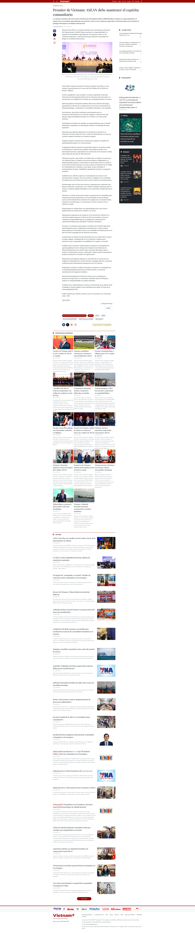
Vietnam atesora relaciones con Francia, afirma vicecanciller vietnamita (104, 467)
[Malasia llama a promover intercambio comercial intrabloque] (63, 495)
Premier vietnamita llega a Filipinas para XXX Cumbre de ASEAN (105, 353)
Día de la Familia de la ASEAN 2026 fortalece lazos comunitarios (71, 718)
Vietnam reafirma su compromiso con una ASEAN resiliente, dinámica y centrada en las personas (129, 44)
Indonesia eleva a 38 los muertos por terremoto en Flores (74, 788)
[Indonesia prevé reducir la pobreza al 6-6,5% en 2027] (106, 776)
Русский (137, 1)
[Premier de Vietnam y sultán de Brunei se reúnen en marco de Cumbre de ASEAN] (84, 419)
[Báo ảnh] (127, 909)
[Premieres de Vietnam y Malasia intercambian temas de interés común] (84, 456)
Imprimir (54, 38)
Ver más (58, 534)
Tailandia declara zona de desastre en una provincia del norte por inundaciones (74, 610)
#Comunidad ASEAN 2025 (69, 319)
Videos (125, 116)
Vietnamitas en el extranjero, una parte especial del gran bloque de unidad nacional (73, 805)
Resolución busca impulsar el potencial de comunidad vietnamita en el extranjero (73, 736)
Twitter (54, 34)
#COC (97, 315)
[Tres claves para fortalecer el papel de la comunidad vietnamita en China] (106, 888)
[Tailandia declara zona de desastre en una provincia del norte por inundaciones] (106, 614)
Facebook (54, 30)
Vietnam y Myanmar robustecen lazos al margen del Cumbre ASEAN (63, 467)
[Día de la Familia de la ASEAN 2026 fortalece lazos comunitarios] (106, 722)
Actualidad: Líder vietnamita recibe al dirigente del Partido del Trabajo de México (126, 159)
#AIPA (103, 315)
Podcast (126, 152)
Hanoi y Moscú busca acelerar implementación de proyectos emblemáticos (71, 700)
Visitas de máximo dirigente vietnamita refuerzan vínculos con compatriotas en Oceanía (71, 828)
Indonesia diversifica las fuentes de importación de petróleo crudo (128, 60)
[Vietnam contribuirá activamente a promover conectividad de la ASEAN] (84, 342)
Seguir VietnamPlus (98, 324)
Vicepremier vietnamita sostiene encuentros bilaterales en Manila (82, 390)
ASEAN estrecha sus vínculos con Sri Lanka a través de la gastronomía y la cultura (74, 539)
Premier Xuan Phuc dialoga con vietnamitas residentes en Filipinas (63, 430)
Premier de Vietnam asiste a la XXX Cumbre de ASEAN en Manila (63, 353)
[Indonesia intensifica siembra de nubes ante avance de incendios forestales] (106, 687)
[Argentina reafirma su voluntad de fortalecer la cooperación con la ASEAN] (106, 854)
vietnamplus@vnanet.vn (92, 924)
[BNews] (77, 909)
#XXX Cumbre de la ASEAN (86, 319)
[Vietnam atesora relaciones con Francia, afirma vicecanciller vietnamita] (105, 456)
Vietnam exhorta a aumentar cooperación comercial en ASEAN (103, 430)
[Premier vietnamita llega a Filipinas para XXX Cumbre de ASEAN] (105, 342)
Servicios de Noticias (130, 914)
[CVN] (105, 909)
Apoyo (111, 914)
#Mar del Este (99, 319)
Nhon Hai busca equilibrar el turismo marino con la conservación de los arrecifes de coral (130, 137)
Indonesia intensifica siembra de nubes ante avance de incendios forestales (73, 684)
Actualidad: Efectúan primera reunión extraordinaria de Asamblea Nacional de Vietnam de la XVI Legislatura (126, 192)
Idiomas (117, 914)
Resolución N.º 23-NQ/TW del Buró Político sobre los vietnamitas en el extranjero (71, 752)
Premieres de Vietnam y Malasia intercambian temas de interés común (84, 467)
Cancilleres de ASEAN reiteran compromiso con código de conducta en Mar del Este (62, 392)
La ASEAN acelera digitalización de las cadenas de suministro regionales (71, 558)
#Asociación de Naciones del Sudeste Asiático (74, 315)
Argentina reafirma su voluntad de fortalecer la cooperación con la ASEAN (70, 850)
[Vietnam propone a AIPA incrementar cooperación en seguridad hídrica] (105, 379)
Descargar (84, 898)
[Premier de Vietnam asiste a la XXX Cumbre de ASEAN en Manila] (63, 342)
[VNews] (64, 909)
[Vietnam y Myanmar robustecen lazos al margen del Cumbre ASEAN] (63, 456)
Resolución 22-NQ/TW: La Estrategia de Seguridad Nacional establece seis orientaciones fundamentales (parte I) (130, 102)
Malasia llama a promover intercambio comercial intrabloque (62, 506)
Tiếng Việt (114, 1)
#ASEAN (91, 315)
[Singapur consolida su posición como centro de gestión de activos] (106, 654)
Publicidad (139, 914)
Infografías (126, 78)
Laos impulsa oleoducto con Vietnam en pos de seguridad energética (130, 52)
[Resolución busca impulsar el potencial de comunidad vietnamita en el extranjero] (106, 739)
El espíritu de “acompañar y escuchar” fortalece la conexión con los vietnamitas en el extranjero (71, 576)
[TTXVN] (57, 909)
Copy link (54, 42)
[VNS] (94, 909)
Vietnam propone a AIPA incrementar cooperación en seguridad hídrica (104, 390)
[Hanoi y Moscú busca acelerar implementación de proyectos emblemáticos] (106, 704)
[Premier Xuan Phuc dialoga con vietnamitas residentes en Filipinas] (63, 419)
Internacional (58, 6)
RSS (107, 914)
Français (124, 1)
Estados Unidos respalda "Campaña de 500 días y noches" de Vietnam (129, 68)
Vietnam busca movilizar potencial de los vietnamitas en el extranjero (74, 866)
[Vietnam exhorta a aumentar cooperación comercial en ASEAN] (105, 419)
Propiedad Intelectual (87, 914)
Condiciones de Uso (99, 914)
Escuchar (126, 165)
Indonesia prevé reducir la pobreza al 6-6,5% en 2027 (72, 771)
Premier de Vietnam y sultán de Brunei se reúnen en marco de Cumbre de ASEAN (84, 430)
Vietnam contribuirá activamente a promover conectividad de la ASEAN (83, 353)
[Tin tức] (70, 909)
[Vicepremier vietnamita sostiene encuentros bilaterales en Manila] (84, 379)
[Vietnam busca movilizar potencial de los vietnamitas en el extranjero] (106, 870)
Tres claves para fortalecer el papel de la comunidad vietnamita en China (72, 884)
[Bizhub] (84, 909)
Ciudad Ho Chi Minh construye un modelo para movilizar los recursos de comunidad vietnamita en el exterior (73, 631)
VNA (122, 914)
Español (129, 1)
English (119, 1)
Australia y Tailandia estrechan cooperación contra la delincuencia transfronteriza (73, 667)
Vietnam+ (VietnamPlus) (65, 1)
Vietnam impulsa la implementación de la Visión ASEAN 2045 (130, 34)
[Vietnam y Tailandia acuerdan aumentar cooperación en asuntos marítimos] (84, 495)
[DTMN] (115, 909)
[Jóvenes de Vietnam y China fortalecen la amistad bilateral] (106, 597)
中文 (133, 1)
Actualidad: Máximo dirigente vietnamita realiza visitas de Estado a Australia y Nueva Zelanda (126, 175)
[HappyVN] (137, 909)
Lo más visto (126, 30)
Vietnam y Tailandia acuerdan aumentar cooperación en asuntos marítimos (82, 507)
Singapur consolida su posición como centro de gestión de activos (74, 650)
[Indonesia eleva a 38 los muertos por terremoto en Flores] (106, 792)
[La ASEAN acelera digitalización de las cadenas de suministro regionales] (106, 562)
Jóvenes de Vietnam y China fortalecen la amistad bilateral (71, 593)
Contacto (84, 916)
